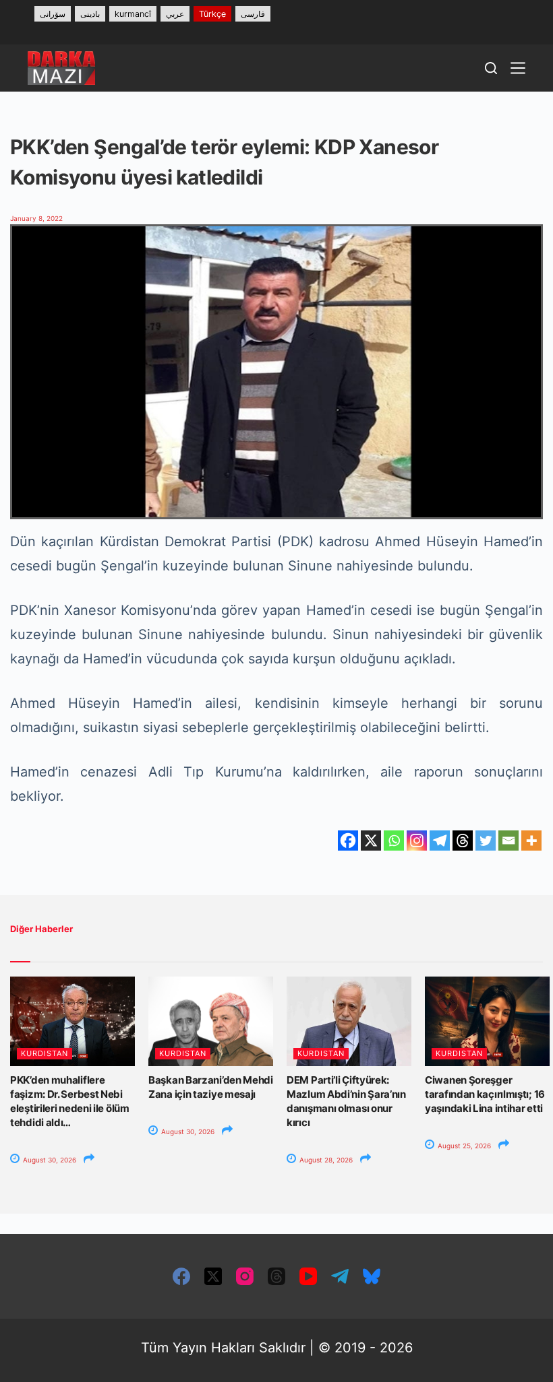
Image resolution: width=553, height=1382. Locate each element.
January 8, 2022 (36, 218)
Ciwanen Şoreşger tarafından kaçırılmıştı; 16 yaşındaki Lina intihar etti (485, 1094)
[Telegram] (440, 840)
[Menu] (518, 68)
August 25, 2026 (463, 1146)
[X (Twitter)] (213, 1276)
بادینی (90, 14)
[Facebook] (348, 840)
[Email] (508, 840)
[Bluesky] (371, 1276)
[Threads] (463, 840)
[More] (531, 840)
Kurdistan (44, 1053)
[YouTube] (308, 1276)
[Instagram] (417, 840)
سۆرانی (52, 14)
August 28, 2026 (325, 1160)
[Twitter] (485, 840)
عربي (175, 14)
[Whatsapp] (394, 840)
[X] (371, 840)
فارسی (253, 14)
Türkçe (212, 14)
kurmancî (133, 14)
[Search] (491, 68)
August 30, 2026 (48, 1160)
